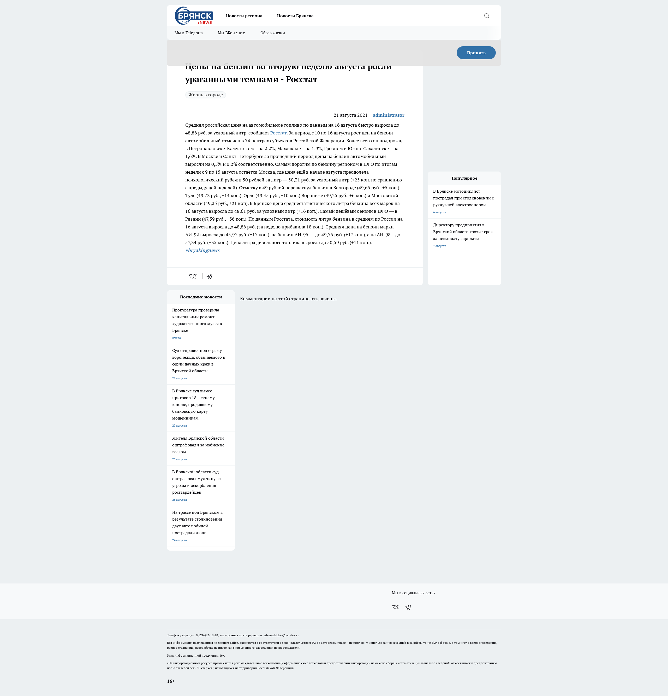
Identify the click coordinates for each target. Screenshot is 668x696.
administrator (388, 115)
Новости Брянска (295, 15)
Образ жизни (272, 32)
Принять (476, 52)
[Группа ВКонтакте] (395, 607)
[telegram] (211, 276)
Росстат (278, 133)
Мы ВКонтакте (231, 32)
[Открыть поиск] (486, 15)
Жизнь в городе (205, 95)
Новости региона (244, 15)
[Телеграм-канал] (408, 607)
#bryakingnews (202, 250)
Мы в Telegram (189, 32)
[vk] (193, 276)
